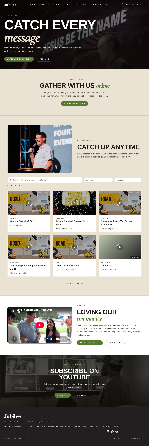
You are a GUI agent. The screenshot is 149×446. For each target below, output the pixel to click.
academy (56, 5)
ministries (44, 5)
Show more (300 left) (74, 284)
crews (77, 5)
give (106, 5)
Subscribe (43, 59)
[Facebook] (112, 431)
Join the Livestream (74, 103)
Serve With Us (115, 343)
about (33, 5)
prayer (77, 427)
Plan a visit (50, 422)
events (67, 5)
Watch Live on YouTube (19, 59)
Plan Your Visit (84, 395)
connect (97, 5)
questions (17, 427)
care (85, 427)
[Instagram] (108, 431)
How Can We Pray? (133, 5)
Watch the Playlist (90, 343)
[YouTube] (116, 431)
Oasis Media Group (136, 438)
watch (86, 5)
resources (95, 427)
